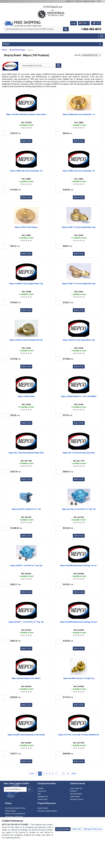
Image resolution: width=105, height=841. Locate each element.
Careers (40, 788)
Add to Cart (26, 141)
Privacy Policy (10, 811)
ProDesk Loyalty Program (47, 811)
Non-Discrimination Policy (15, 808)
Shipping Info (43, 796)
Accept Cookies (62, 829)
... (59, 774)
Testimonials (42, 799)
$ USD (84, 23)
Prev (31, 774)
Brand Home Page (17, 50)
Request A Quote (76, 799)
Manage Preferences (93, 829)
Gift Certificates (76, 794)
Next (73, 774)
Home (4, 50)
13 (68, 774)
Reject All (77, 829)
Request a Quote (89, 1)
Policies (78, 1)
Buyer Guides (43, 808)
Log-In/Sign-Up (76, 788)
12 (63, 774)
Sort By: (78, 55)
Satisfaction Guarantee (14, 816)
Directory (73, 791)
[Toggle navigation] (101, 36)
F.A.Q (99, 1)
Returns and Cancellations (15, 814)
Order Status (75, 796)
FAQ (39, 794)
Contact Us (69, 1)
